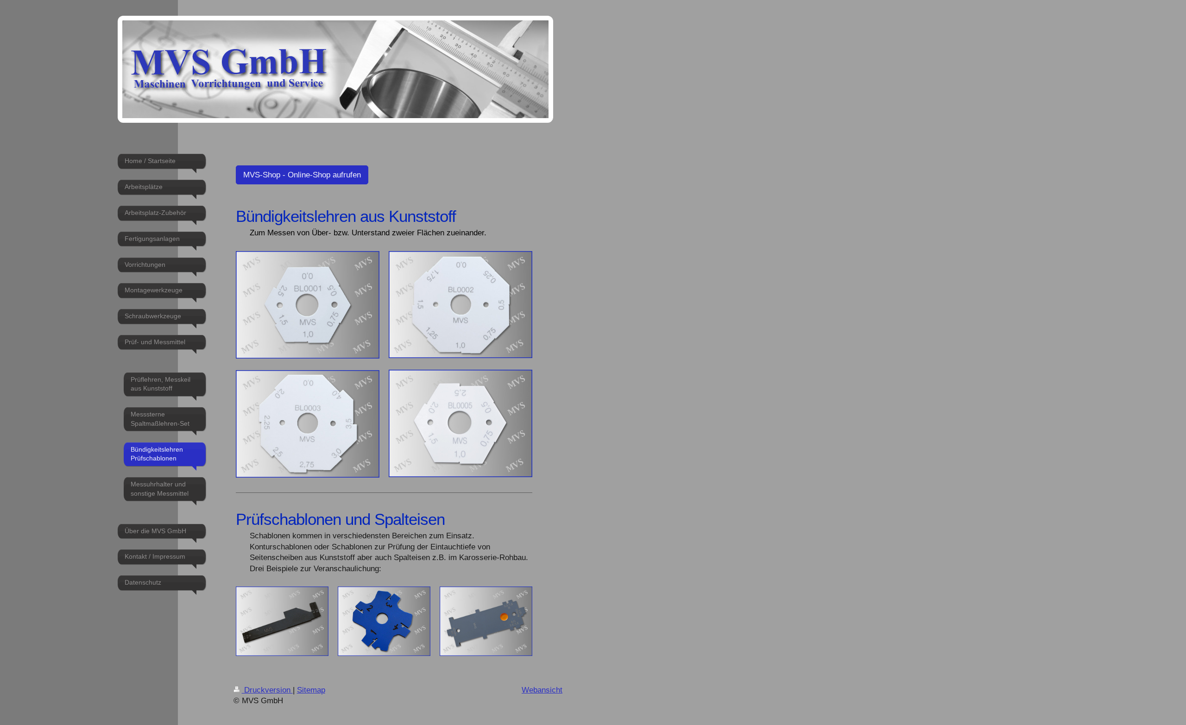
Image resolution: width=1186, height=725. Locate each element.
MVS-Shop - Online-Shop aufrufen (302, 174)
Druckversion (267, 690)
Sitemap (311, 690)
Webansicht (542, 690)
